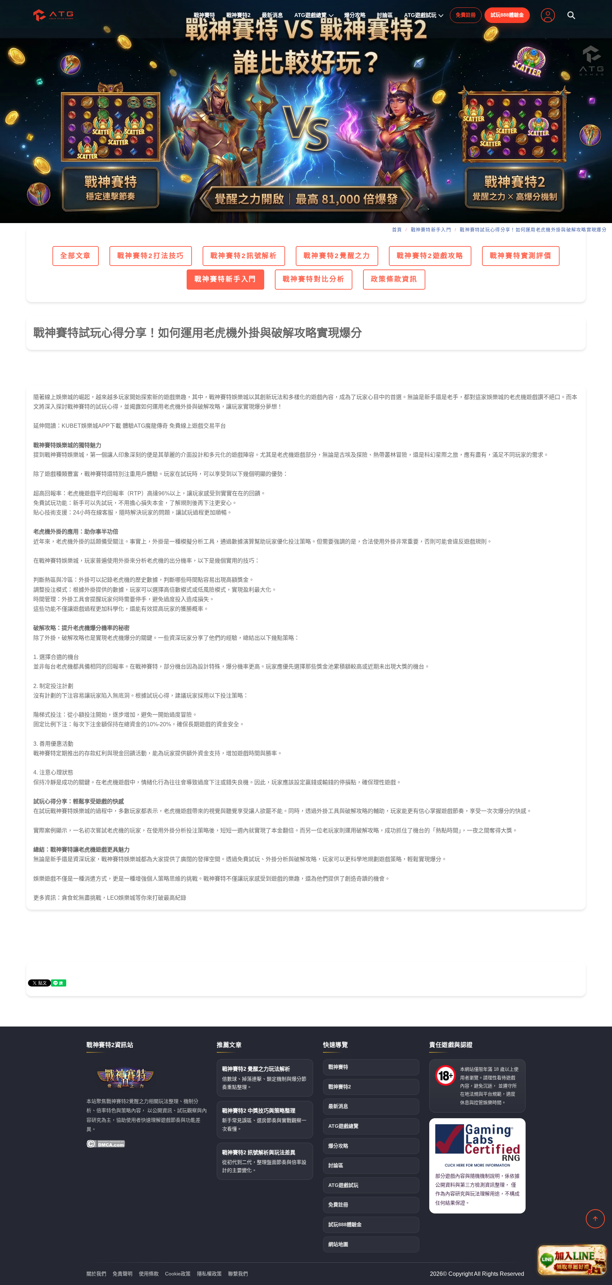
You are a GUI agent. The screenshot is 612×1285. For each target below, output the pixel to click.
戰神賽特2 (238, 15)
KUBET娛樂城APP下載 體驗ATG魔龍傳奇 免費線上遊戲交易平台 (144, 426)
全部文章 (75, 256)
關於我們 (96, 1274)
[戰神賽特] (53, 15)
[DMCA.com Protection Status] (105, 1144)
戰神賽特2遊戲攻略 (430, 256)
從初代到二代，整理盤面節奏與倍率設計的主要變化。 (264, 1161)
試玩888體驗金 (507, 15)
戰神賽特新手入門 (431, 229)
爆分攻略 (355, 15)
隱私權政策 (209, 1274)
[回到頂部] (595, 1218)
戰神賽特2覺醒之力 (337, 256)
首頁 (397, 229)
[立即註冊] (548, 15)
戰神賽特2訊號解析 (243, 256)
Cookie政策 (178, 1274)
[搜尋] (571, 15)
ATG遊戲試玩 (420, 15)
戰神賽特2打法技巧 (150, 256)
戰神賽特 (204, 15)
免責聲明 (122, 1274)
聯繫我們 (238, 1274)
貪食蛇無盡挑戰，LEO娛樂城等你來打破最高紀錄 (124, 898)
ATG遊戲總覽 (310, 15)
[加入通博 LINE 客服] (572, 1260)
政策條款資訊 (394, 279)
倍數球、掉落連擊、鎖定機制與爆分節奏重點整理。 (264, 1078)
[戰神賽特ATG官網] (306, 111)
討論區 (385, 15)
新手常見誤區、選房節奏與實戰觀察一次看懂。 (264, 1120)
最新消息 (272, 15)
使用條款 (149, 1274)
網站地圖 (338, 1244)
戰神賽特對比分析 (314, 279)
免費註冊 (466, 15)
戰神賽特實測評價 (521, 256)
